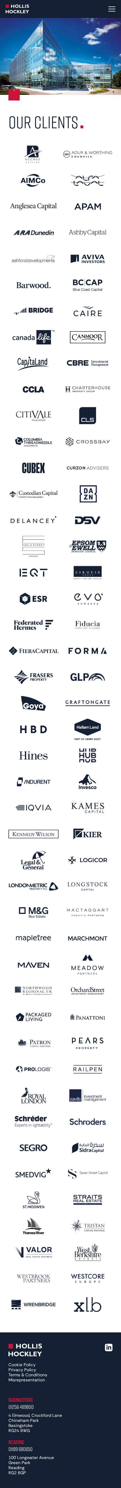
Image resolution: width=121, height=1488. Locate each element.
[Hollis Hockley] (17, 9)
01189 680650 (20, 1449)
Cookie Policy (21, 1364)
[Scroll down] (14, 94)
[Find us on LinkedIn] (109, 1347)
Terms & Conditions (27, 1374)
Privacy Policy (22, 1369)
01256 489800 (21, 1406)
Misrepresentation (26, 1379)
